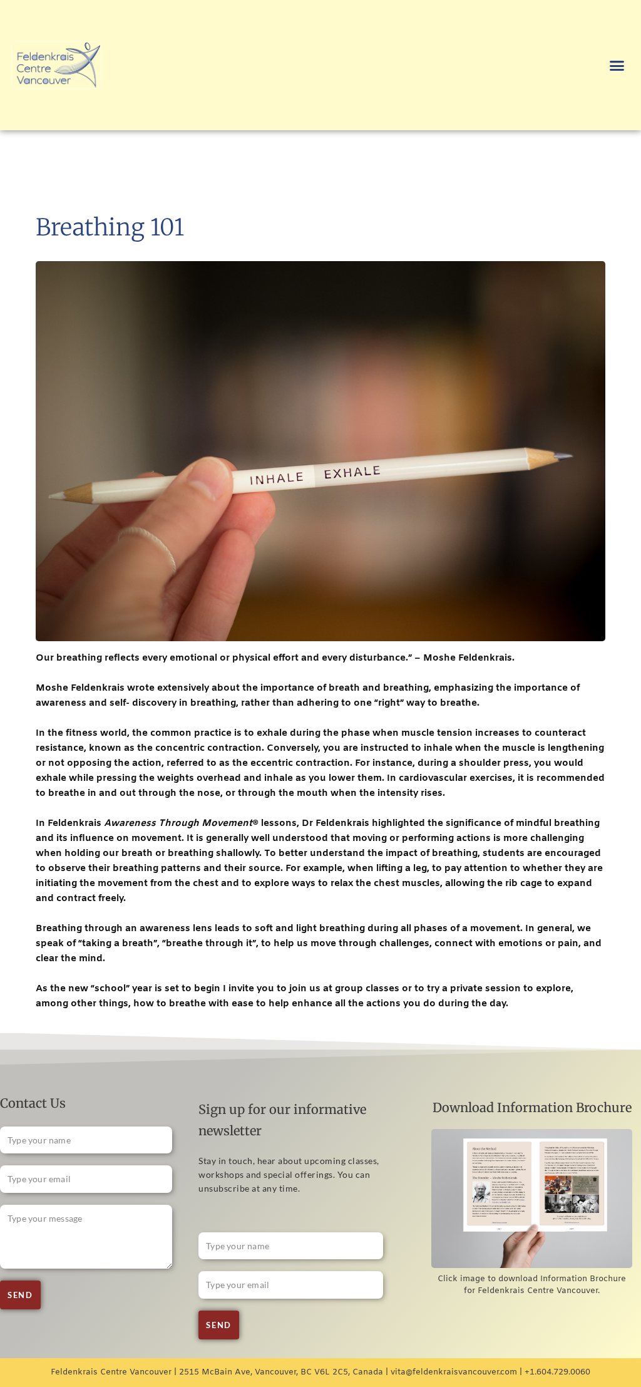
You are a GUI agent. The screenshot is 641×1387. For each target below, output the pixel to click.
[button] (616, 65)
